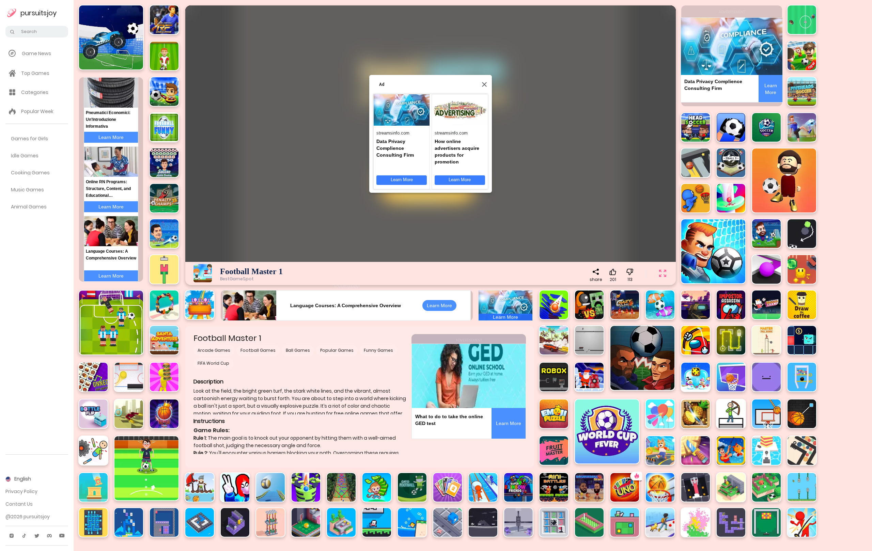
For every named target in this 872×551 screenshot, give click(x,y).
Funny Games (378, 350)
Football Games (258, 350)
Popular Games (337, 350)
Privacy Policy (21, 491)
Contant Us (19, 504)
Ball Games (298, 350)
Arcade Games (214, 350)
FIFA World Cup (213, 363)
